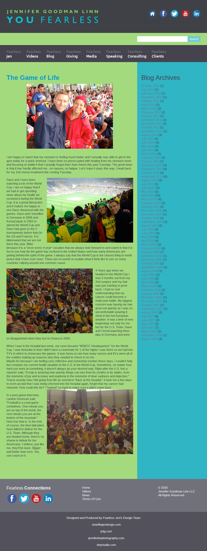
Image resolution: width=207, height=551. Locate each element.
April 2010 (147, 195)
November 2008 (151, 259)
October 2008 (150, 263)
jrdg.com (106, 531)
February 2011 (150, 157)
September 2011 (152, 131)
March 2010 (149, 199)
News (86, 495)
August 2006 (149, 339)
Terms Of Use (91, 499)
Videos (86, 491)
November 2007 (151, 301)
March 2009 (149, 244)
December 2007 (151, 297)
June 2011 (148, 142)
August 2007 (149, 312)
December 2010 (151, 165)
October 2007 (150, 305)
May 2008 (147, 278)
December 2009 (151, 210)
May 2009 (147, 237)
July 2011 (147, 138)
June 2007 (148, 320)
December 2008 (151, 255)
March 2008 (149, 286)
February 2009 (151, 248)
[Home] (152, 13)
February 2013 (151, 93)
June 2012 (148, 104)
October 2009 (150, 218)
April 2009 (147, 240)
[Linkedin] (196, 13)
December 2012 (151, 97)
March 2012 (149, 108)
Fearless (13, 54)
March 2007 (149, 331)
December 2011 (151, 119)
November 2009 (151, 214)
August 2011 (149, 135)
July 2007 (147, 316)
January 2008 (150, 293)
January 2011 (150, 161)
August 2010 (149, 180)
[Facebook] (163, 13)
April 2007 (147, 327)
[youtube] (185, 13)
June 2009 (148, 233)
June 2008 (148, 274)
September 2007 (152, 308)
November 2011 (151, 123)
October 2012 (150, 101)
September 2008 (152, 267)
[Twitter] (174, 13)
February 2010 (151, 203)
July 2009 (147, 229)
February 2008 (151, 289)
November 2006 (151, 335)
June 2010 (148, 187)
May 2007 (147, 323)
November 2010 (151, 169)
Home (86, 487)
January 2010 (150, 206)
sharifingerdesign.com (106, 524)
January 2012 (150, 116)
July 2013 (147, 89)
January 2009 (150, 252)
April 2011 (147, 150)
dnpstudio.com (106, 544)
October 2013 (150, 85)
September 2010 (152, 176)
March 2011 (149, 153)
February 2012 (151, 112)
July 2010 (147, 184)
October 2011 (150, 127)
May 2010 (147, 191)
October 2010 (150, 172)
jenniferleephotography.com (106, 538)
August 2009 (149, 225)
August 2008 (149, 271)
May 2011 (147, 146)
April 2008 (147, 282)
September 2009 (152, 221)
